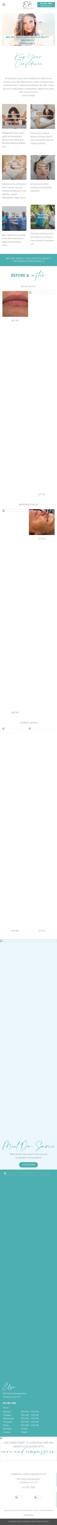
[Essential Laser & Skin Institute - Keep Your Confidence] (28, 4)
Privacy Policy (28, 1515)
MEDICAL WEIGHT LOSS (14, 115)
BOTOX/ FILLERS (42, 166)
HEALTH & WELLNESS (42, 216)
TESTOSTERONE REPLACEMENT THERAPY (14, 217)
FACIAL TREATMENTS (14, 167)
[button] (4, 4)
